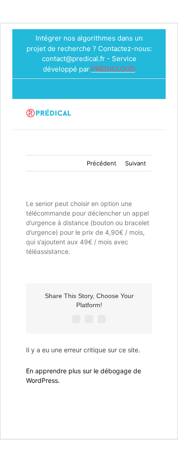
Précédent (101, 163)
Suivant (135, 163)
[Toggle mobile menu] (148, 115)
